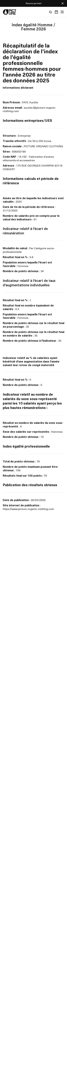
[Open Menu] (62, 12)
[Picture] (9, 12)
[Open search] (50, 12)
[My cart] (56, 12)
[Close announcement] (62, 3)
